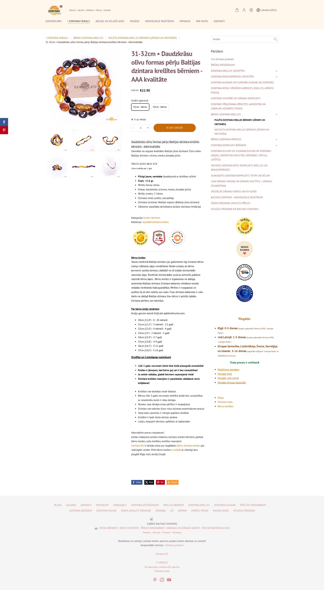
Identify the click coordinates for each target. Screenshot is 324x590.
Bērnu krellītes (225, 406)
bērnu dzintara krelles (188, 445)
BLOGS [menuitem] (58, 505)
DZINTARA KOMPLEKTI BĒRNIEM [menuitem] (228, 145)
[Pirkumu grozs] (236, 10)
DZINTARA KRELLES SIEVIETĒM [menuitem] (228, 70)
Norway (156, 532)
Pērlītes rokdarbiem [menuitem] (253, 505)
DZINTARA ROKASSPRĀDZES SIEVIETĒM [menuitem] (232, 76)
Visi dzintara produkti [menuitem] (222, 59)
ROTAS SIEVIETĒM (129, 528)
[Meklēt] (275, 39)
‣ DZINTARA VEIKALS (57, 37)
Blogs (221, 397)
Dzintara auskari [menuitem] (225, 505)
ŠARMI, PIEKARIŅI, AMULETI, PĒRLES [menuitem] (230, 203)
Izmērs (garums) (139, 100)
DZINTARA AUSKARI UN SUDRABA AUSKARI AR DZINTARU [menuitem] (242, 82)
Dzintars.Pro (137, 445)
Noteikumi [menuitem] (102, 505)
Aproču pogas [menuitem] (199, 510)
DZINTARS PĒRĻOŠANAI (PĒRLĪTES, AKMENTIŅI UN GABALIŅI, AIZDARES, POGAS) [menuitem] (238, 106)
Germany (176, 532)
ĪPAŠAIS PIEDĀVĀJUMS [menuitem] (223, 64)
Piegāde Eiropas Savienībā (232, 382)
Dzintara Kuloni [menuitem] (106, 510)
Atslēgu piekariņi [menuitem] (244, 510)
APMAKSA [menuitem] (185, 21)
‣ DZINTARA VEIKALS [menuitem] (78, 21)
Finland (166, 532)
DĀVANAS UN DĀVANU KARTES (183, 528)
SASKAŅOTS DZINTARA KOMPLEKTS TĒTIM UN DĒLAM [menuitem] (240, 175)
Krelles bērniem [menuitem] (173, 505)
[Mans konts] (244, 10)
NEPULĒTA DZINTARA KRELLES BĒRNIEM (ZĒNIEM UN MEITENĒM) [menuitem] (241, 131)
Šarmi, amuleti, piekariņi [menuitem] (136, 510)
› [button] (277, 76)
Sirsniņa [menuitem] (160, 510)
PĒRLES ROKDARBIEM (153, 528)
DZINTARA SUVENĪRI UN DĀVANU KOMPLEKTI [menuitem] (235, 98)
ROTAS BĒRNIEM (108, 528)
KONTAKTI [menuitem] (219, 21)
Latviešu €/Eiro (268, 10)
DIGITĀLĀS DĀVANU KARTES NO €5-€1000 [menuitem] (233, 191)
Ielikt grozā (174, 127)
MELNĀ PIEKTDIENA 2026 (216, 528)
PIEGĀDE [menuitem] (134, 21)
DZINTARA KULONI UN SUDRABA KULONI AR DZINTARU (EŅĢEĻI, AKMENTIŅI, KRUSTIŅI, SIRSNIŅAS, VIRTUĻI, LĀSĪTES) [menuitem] (241, 155)
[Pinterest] (155, 580)
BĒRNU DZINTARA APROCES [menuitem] (226, 139)
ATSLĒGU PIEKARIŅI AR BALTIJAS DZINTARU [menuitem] (235, 209)
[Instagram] (162, 580)
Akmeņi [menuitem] (182, 510)
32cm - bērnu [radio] (160, 107)
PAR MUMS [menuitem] (202, 21)
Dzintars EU (162, 553)
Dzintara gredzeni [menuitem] (80, 510)
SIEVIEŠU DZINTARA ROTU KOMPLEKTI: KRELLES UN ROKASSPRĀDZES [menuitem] (239, 167)
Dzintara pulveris (174, 545)
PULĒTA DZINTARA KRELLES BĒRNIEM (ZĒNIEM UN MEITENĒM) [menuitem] (239, 122)
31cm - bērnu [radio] (140, 107)
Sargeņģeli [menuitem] (120, 505)
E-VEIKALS (162, 562)
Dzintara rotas (225, 402)
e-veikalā (176, 449)
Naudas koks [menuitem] (221, 510)
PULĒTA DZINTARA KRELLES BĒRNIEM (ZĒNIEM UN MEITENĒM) (143, 37)
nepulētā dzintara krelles (155, 222)
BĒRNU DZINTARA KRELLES (88, 37)
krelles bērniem (151, 217)
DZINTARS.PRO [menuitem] (53, 21)
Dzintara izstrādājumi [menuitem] (145, 505)
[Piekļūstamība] (251, 10)
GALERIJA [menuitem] (71, 505)
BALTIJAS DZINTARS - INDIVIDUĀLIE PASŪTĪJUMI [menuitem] (237, 197)
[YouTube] (169, 580)
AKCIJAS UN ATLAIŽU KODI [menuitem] (110, 21)
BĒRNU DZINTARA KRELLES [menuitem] (226, 114)
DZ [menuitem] (171, 510)
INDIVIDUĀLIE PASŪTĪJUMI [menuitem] (159, 21)
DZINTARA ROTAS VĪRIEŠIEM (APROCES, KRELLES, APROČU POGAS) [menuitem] (242, 90)
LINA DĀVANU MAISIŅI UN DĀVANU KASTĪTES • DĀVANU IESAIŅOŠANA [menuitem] (241, 183)
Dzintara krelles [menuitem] (199, 505)
